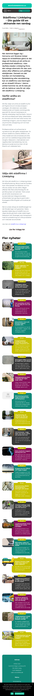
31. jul (21, 281)
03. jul (22, 558)
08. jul (22, 412)
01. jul (21, 632)
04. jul (22, 502)
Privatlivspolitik (19, 693)
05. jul (22, 465)
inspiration (22, 29)
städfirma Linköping (18, 224)
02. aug (22, 262)
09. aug (22, 243)
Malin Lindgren (14, 28)
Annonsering (17, 681)
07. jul (22, 448)
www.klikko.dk (18, 672)
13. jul (21, 393)
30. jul (22, 300)
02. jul (22, 575)
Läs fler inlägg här (17, 230)
